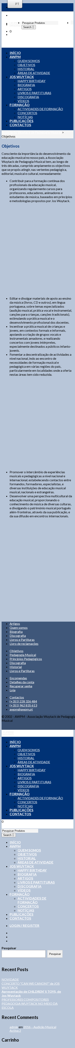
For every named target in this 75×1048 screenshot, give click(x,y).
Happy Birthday (32, 870)
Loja (12, 690)
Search (27, 27)
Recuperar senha (21, 686)
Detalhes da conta (22, 682)
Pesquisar (9, 948)
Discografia (18, 635)
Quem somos (19, 627)
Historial (16, 667)
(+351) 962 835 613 (23, 705)
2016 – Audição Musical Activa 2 (33, 1028)
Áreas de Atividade (35, 862)
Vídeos (24, 890)
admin (14, 1027)
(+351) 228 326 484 (23, 701)
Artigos (15, 623)
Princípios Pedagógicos (26, 659)
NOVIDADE (10, 979)
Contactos (17, 697)
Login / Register (24, 925)
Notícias (26, 910)
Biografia (16, 631)
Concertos (28, 906)
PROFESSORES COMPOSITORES (25, 999)
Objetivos (16, 651)
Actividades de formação (32, 900)
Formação (20, 894)
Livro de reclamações (24, 643)
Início (15, 842)
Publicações (21, 914)
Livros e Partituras (22, 639)
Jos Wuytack (22, 866)
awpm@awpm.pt (21, 709)
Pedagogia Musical (23, 655)
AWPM (15, 846)
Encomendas (18, 678)
